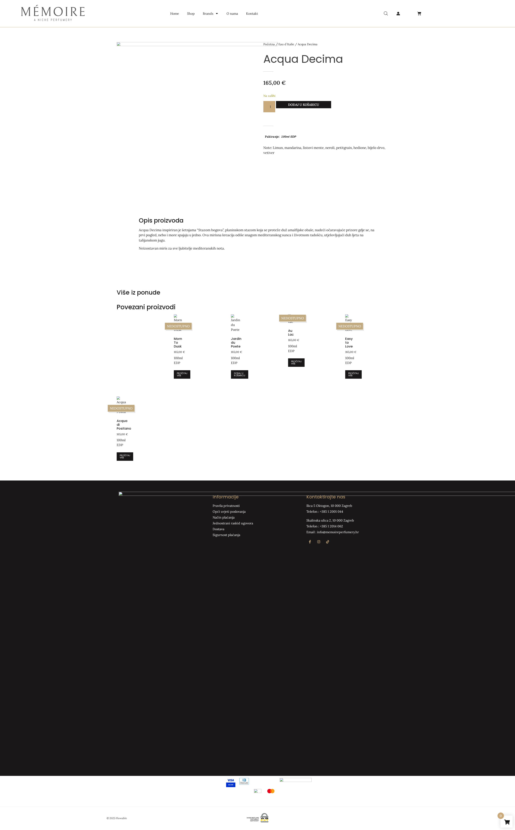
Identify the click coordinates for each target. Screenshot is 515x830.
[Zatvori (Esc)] (510, 4)
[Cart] (419, 13)
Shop (191, 13)
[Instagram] (318, 541)
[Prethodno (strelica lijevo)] (7, 415)
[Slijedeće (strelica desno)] (508, 415)
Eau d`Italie (286, 44)
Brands (208, 13)
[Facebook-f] (309, 541)
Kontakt (252, 13)
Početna (269, 44)
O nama (232, 13)
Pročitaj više (182, 374)
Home (174, 13)
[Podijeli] (501, 4)
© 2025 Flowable (117, 818)
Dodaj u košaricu (303, 105)
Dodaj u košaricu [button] (239, 374)
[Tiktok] (327, 541)
